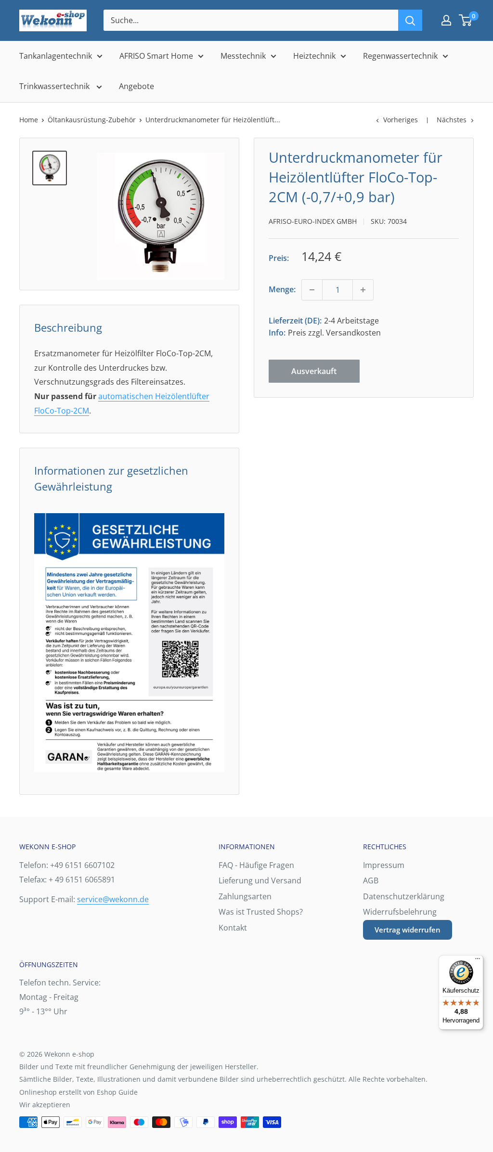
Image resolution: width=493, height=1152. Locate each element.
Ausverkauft (314, 371)
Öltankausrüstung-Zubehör (92, 119)
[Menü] (477, 961)
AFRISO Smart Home (156, 56)
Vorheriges (400, 119)
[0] (466, 20)
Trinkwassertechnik (55, 86)
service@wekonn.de (113, 899)
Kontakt (233, 927)
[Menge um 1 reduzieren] (312, 290)
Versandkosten (353, 332)
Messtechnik (243, 56)
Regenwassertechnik (400, 56)
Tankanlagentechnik (55, 56)
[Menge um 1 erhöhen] (363, 290)
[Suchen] (410, 20)
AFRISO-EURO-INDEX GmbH (313, 221)
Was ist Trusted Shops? (261, 911)
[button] (465, 20)
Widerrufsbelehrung (400, 911)
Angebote (136, 86)
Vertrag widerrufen (408, 929)
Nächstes (452, 119)
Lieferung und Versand (260, 880)
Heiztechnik (314, 56)
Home (28, 119)
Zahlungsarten (245, 896)
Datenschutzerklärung (403, 896)
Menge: (282, 289)
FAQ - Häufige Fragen (256, 865)
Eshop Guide (117, 1092)
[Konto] (446, 20)
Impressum (383, 865)
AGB (370, 880)
